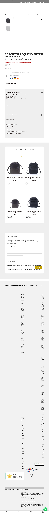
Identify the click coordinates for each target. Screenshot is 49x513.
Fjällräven (25, 494)
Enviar (38, 267)
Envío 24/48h (10, 59)
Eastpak (28, 494)
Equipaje (12, 14)
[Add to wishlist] (21, 156)
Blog (23, 469)
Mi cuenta (43, 428)
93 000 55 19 (42, 305)
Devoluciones (23, 466)
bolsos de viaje (42, 336)
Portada (6, 14)
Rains (32, 494)
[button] (45, 509)
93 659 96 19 (42, 366)
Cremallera (9, 107)
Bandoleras (17, 14)
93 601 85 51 (22, 302)
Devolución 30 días (27, 59)
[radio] (8, 183)
